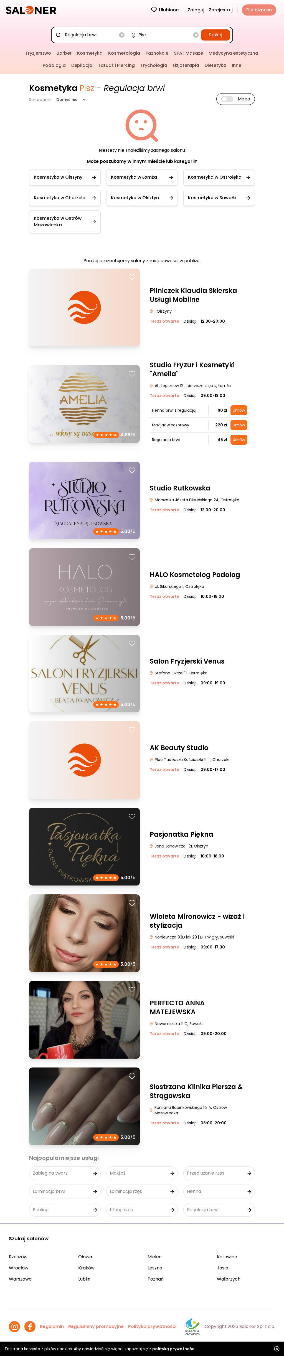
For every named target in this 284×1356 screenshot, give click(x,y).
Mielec (155, 1257)
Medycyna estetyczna (233, 53)
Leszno (155, 1268)
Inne (236, 65)
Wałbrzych (228, 1279)
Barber (64, 53)
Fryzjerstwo (38, 53)
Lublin (84, 1279)
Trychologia (153, 65)
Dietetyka (215, 65)
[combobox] (90, 35)
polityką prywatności (174, 1349)
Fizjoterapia (186, 65)
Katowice (227, 1257)
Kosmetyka (90, 53)
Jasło (222, 1268)
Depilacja (81, 65)
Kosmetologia (124, 53)
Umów (239, 410)
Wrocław (18, 1268)
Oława (85, 1257)
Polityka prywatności (152, 1326)
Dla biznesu (259, 10)
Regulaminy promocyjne (96, 1326)
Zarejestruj (221, 10)
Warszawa (20, 1279)
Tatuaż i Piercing (116, 65)
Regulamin (52, 1326)
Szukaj (215, 35)
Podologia (54, 65)
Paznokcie (157, 53)
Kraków (86, 1268)
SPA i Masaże (188, 53)
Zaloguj (196, 10)
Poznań (156, 1279)
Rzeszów (18, 1257)
